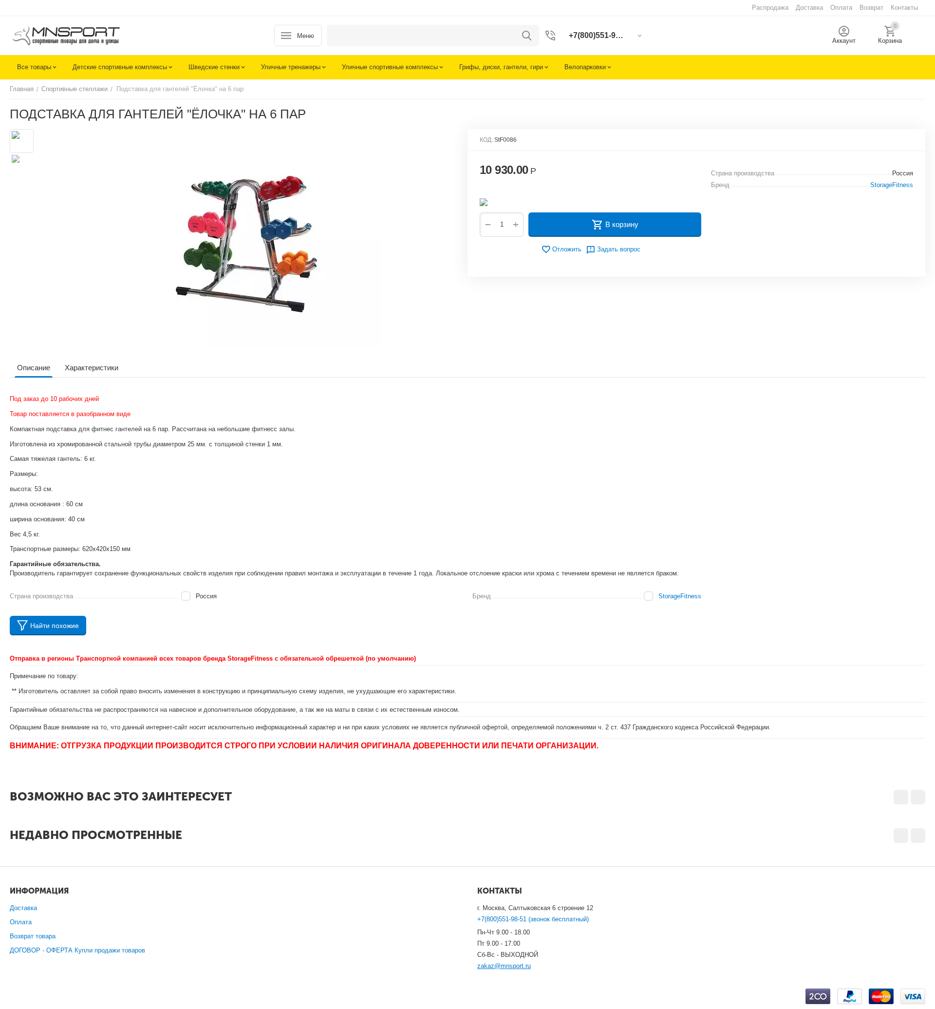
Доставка (23, 908)
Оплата (21, 922)
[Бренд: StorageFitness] (483, 201)
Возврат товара (33, 936)
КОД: (486, 139)
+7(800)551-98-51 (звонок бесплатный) (533, 919)
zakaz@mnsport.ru (504, 966)
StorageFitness (679, 596)
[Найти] (527, 35)
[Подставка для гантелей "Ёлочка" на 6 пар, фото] (247, 238)
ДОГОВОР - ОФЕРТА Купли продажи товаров (77, 950)
